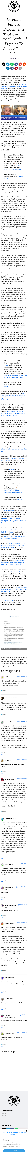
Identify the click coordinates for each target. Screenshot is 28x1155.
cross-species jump (7, 510)
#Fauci (19, 165)
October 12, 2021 (9, 387)
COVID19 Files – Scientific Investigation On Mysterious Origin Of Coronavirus (13, 521)
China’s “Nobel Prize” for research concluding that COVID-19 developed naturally (12, 563)
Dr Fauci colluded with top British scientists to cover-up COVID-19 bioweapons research (13, 545)
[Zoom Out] (13, 649)
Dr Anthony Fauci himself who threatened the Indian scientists (13, 530)
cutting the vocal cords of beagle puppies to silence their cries (14, 86)
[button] (3, 64)
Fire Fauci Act (15, 572)
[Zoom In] (15, 649)
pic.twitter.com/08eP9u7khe (13, 377)
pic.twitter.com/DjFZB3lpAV (13, 492)
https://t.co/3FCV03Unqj (12, 490)
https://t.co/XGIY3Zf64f (20, 375)
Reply (2, 691)
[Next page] (5, 649)
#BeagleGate (8, 375)
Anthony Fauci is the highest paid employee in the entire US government (14, 589)
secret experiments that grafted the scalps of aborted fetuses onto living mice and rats (13, 413)
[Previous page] (2, 649)
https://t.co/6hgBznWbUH (12, 169)
